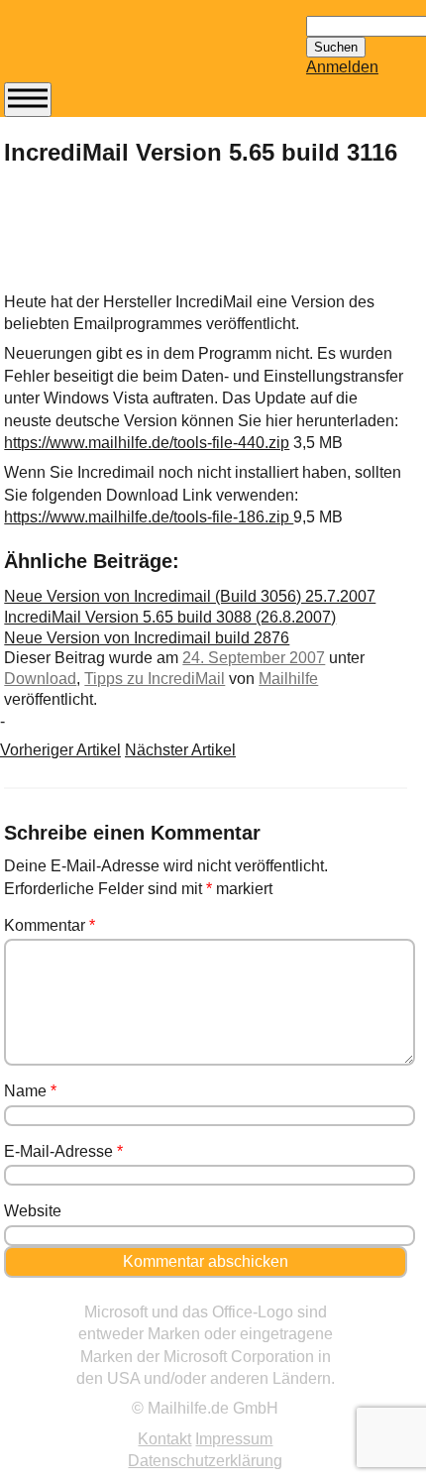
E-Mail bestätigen (102, 602)
